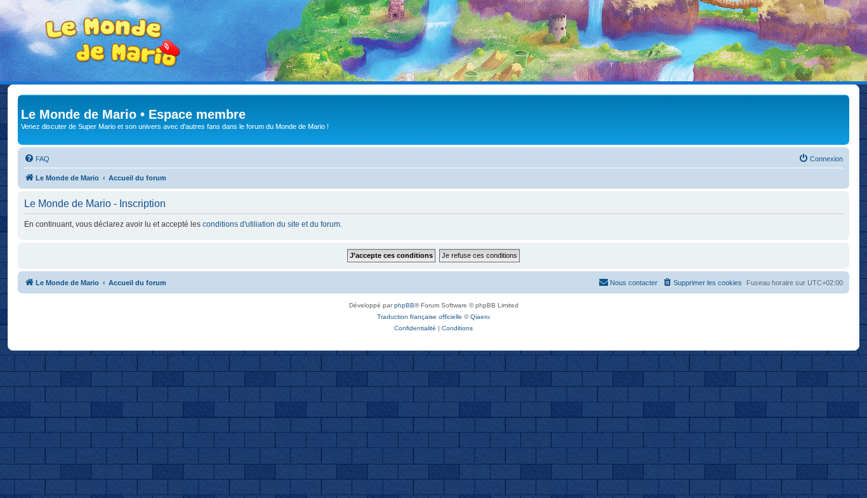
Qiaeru (480, 316)
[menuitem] (37, 158)
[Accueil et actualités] (113, 42)
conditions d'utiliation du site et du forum (271, 224)
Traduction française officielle (419, 316)
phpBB (404, 305)
